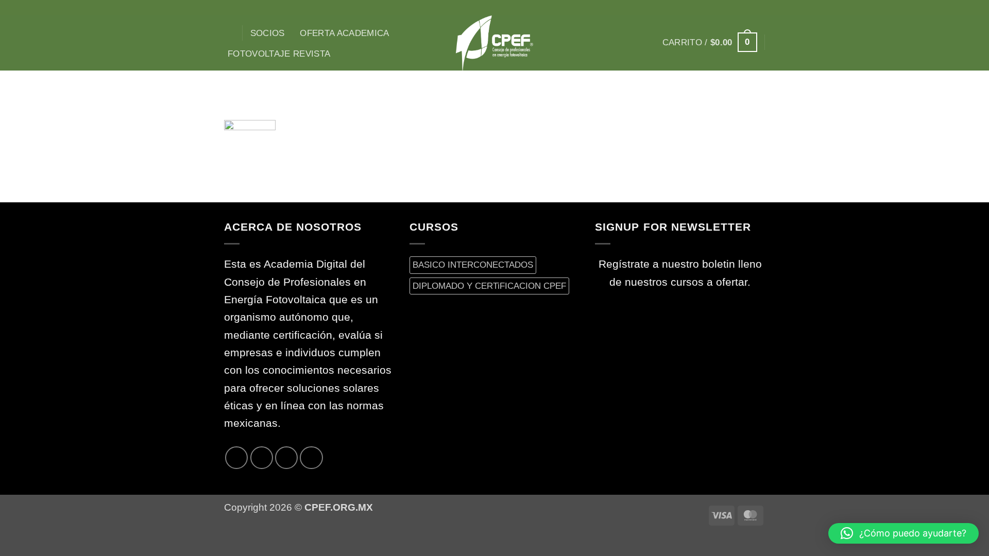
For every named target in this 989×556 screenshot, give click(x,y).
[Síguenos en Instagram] (718, 7)
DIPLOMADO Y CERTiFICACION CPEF (489, 286)
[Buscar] (229, 33)
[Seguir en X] (732, 7)
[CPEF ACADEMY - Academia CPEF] (494, 43)
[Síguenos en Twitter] (745, 7)
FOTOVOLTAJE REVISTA (279, 53)
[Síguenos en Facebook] (705, 7)
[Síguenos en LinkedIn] (311, 457)
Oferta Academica (344, 33)
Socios (267, 33)
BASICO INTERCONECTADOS (473, 264)
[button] (709, 42)
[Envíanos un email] (758, 7)
